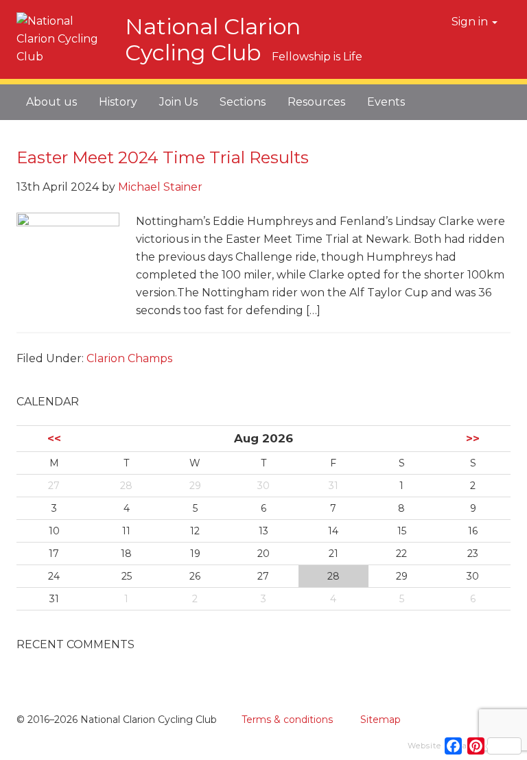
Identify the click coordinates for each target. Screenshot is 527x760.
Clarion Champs (129, 358)
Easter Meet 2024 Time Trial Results (162, 157)
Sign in (471, 21)
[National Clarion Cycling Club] (64, 52)
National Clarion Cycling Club (213, 39)
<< (54, 438)
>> (473, 438)
